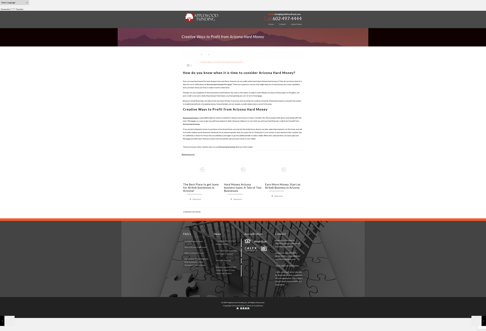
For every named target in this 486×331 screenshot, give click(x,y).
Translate (19, 9)
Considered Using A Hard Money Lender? (226, 242)
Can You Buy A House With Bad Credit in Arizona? (226, 252)
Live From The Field (223, 260)
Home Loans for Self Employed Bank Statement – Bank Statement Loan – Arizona (196, 262)
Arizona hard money (269, 81)
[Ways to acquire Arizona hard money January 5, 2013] (478, 321)
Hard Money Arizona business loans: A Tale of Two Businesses (243, 187)
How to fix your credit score (195, 247)
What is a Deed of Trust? (194, 253)
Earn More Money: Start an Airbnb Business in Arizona (282, 186)
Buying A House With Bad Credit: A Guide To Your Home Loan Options (226, 270)
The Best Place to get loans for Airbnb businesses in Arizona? (201, 187)
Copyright (227, 306)
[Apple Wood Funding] (201, 17)
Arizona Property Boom (194, 241)
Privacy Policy (238, 306)
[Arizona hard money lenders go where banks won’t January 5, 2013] (7, 321)
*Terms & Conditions (254, 306)
